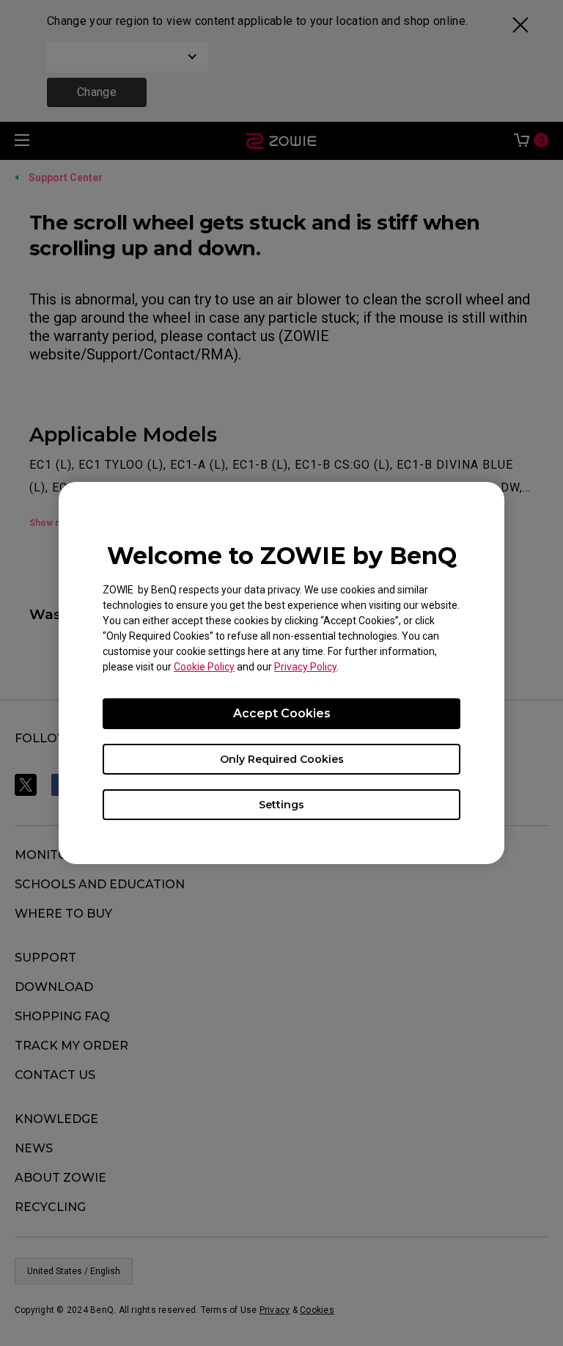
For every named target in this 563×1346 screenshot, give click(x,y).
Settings (281, 804)
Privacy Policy (305, 667)
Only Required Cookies (282, 759)
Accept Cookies (282, 713)
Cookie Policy (204, 667)
